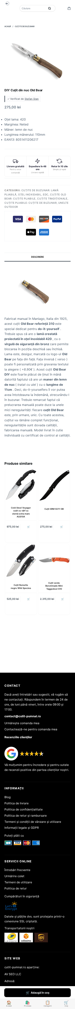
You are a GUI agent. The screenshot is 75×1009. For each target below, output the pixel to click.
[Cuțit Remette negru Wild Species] (21, 561)
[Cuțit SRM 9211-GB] (54, 485)
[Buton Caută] (49, 8)
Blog (7, 797)
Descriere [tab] (37, 256)
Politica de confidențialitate (23, 809)
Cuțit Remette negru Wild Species (21, 586)
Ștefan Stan (32, 98)
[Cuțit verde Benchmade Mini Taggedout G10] (54, 560)
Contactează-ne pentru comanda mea (30, 729)
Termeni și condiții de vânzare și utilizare (32, 822)
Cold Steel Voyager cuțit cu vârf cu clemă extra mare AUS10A (21, 512)
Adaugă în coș (40, 992)
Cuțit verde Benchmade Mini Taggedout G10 (54, 586)
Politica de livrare (16, 803)
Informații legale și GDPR (21, 827)
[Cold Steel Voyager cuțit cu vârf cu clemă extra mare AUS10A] (21, 484)
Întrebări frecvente (17, 870)
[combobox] (33, 8)
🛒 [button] (28, 526)
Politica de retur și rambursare (25, 815)
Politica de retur (15, 888)
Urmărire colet (14, 876)
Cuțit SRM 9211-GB (54, 509)
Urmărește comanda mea (21, 723)
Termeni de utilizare (18, 882)
